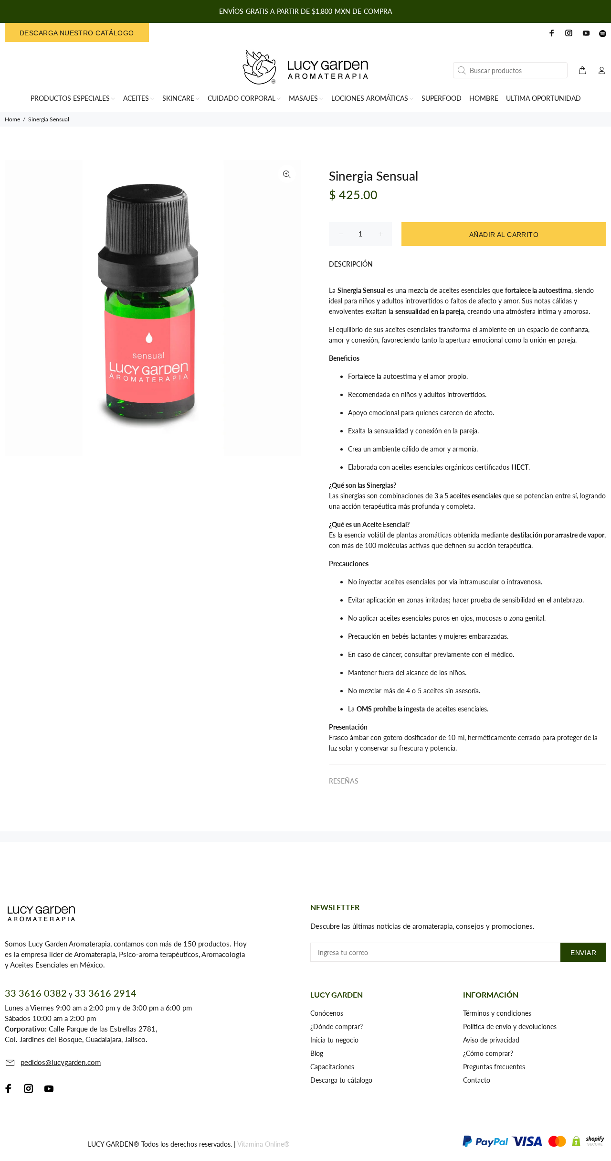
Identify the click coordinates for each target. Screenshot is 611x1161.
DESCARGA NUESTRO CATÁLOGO (77, 33)
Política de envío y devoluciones (510, 1026)
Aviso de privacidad (491, 1040)
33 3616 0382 (36, 993)
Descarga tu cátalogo (341, 1080)
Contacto (476, 1080)
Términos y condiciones (497, 1013)
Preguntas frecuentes (494, 1067)
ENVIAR (583, 953)
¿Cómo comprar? (488, 1053)
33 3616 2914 (105, 993)
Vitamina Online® (263, 1144)
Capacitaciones (332, 1067)
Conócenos (326, 1013)
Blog (316, 1053)
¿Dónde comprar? (336, 1026)
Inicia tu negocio (334, 1040)
